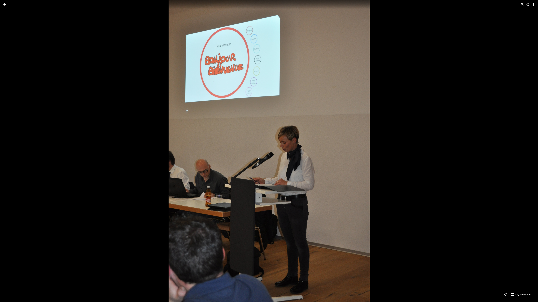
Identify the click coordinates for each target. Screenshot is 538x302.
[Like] (505, 294)
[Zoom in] (522, 4)
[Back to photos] (4, 4)
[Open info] (528, 4)
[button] (8, 151)
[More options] (533, 4)
